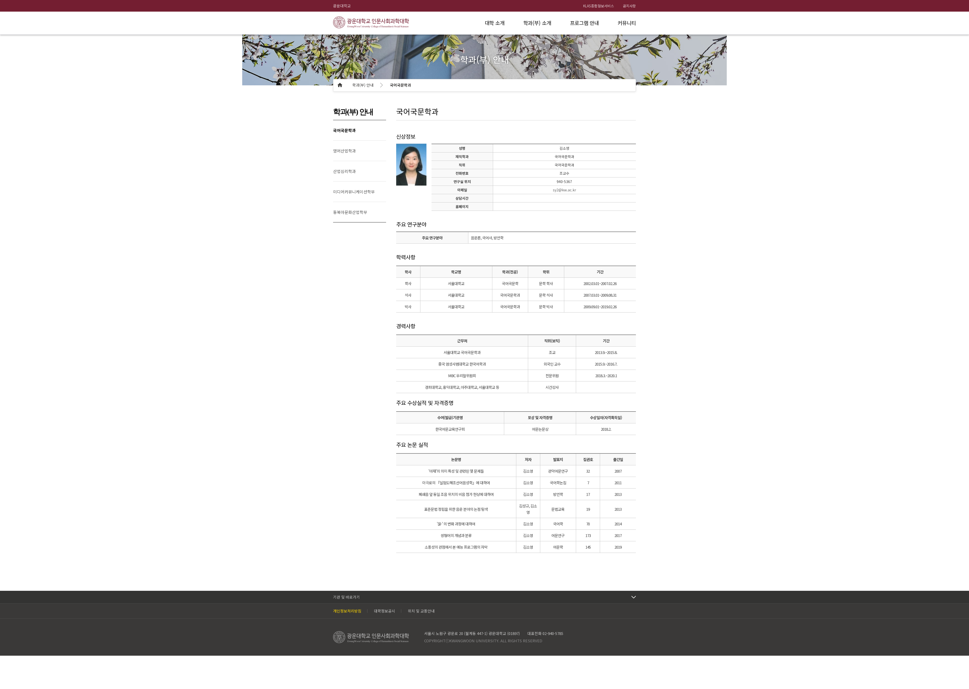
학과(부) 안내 (362, 85)
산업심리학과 (344, 171)
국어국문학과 (400, 85)
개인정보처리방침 (347, 611)
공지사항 (629, 5)
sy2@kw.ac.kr (564, 189)
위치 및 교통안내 (421, 611)
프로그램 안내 (584, 23)
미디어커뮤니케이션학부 (354, 192)
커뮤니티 (627, 23)
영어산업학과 (344, 151)
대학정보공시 (384, 611)
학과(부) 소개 (537, 23)
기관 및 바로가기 (346, 597)
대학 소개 (494, 23)
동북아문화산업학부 (350, 212)
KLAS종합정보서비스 (598, 5)
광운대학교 (342, 5)
